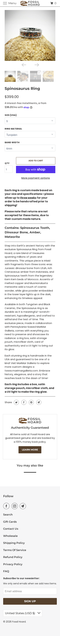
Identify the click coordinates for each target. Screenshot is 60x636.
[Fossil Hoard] (30, 3)
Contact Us (10, 528)
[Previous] (23, 64)
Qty (7, 163)
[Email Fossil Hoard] (23, 506)
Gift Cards (10, 521)
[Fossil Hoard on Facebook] (7, 506)
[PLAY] (30, 35)
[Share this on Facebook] (23, 402)
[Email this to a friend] (38, 402)
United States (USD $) (20, 613)
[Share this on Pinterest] (31, 402)
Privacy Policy (12, 564)
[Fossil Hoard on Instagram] (15, 506)
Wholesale (10, 536)
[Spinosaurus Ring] (30, 35)
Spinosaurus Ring (22, 88)
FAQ (6, 571)
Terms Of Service (14, 550)
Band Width (12, 142)
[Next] (36, 64)
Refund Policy (12, 557)
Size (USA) (11, 115)
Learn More (30, 449)
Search (8, 514)
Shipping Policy (14, 542)
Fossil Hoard (19, 621)
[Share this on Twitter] (16, 402)
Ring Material (13, 128)
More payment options (35, 178)
